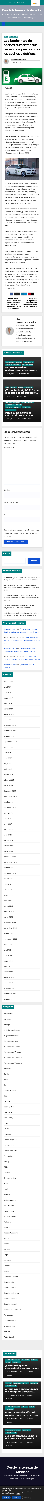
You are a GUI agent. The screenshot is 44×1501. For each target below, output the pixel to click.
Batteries (7, 1068)
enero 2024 (8, 851)
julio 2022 (7, 950)
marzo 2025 (8, 775)
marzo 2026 (8, 709)
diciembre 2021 (10, 988)
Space (6, 1271)
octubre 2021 (9, 999)
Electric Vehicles (10, 1151)
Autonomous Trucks (12, 1047)
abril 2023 (8, 901)
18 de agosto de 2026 (15, 1442)
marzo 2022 (8, 972)
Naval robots (9, 1211)
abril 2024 (8, 835)
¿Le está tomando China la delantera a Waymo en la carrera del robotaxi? (21, 1438)
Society (7, 1266)
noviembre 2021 (10, 994)
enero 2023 (8, 917)
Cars (5, 36)
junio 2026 (8, 692)
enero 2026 (8, 720)
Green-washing (10, 1178)
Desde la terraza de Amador (22, 10)
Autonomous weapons (13, 1057)
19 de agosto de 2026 (15, 1419)
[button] (41, 24)
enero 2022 (8, 983)
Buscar (6, 553)
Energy (6, 1162)
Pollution (7, 1222)
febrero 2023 (9, 912)
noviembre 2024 (10, 796)
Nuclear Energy (10, 1216)
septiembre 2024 (10, 807)
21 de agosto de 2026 (15, 1372)
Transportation (27, 364)
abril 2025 (8, 769)
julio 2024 (7, 818)
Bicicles (7, 1074)
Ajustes (26, 1497)
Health (6, 1184)
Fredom (7, 1173)
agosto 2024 (9, 813)
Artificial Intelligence (13, 402)
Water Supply (9, 1337)
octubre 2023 (9, 868)
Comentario (9, 448)
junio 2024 (8, 824)
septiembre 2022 (10, 939)
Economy (7, 1134)
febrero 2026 (9, 714)
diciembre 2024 (10, 791)
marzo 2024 (8, 840)
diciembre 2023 (10, 857)
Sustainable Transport (13, 364)
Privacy (20, 387)
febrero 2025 (9, 780)
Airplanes (7, 1019)
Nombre (7, 490)
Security (7, 1249)
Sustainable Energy (11, 1293)
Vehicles (7, 1331)
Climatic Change (10, 1090)
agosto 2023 (8, 879)
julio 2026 (7, 687)
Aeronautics (8, 1014)
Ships (6, 1255)
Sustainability (28, 362)
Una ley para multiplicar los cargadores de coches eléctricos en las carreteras (30, 302)
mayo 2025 (8, 764)
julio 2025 (7, 753)
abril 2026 (8, 703)
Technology (29, 387)
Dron (6, 1123)
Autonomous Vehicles (12, 1052)
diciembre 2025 (10, 725)
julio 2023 (7, 884)
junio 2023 (8, 890)
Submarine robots (11, 1277)
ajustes (18, 1494)
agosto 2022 (8, 944)
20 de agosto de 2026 (15, 1395)
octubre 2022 (9, 933)
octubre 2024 (9, 802)
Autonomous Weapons (13, 1063)
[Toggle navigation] (22, 24)
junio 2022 (8, 955)
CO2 (5, 1096)
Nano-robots (9, 1205)
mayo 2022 (8, 961)
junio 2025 (8, 758)
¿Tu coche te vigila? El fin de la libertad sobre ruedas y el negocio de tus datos (22, 393)
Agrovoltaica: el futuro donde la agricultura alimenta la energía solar (22, 640)
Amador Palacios (20, 59)
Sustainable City (10, 1288)
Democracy (8, 1118)
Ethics (6, 1167)
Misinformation (10, 1200)
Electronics (8, 1156)
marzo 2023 (8, 906)
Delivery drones (10, 1107)
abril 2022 (8, 966)
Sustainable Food (10, 1299)
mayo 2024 (8, 829)
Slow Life (7, 1260)
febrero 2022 (9, 977)
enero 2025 (8, 786)
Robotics (7, 1238)
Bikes (6, 1079)
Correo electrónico (12, 502)
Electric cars (13, 36)
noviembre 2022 (10, 928)
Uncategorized (9, 1326)
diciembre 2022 (10, 922)
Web (5, 514)
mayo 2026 (8, 698)
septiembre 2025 (10, 742)
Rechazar (16, 1497)
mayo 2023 (8, 895)
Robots (6, 1244)
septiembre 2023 (10, 873)
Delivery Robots (10, 1112)
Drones (7, 1129)
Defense (7, 1101)
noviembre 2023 (10, 862)
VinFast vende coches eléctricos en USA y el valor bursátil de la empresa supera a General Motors (14, 303)
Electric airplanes (10, 1140)
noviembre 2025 (10, 731)
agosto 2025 (8, 747)
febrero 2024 (9, 846)
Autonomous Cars (27, 402)
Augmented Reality (11, 1036)
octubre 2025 (9, 736)
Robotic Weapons (11, 1233)
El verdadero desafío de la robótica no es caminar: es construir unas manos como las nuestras (21, 597)
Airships (7, 1025)
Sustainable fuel (10, 1304)
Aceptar (6, 1497)
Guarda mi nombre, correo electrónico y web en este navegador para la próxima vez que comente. (21, 533)
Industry (19, 362)
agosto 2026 (9, 681)
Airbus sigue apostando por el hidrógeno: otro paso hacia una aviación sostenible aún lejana (21, 587)
